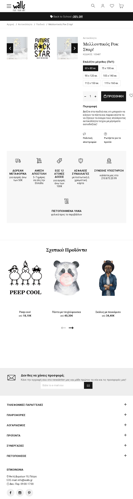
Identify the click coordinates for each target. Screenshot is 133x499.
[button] (9, 6)
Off (77, 16)
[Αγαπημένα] (112, 6)
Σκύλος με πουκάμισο (108, 312)
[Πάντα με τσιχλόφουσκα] (66, 277)
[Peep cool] (24, 277)
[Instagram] (20, 493)
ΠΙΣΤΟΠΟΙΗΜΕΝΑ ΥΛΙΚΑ (67, 211)
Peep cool (25, 312)
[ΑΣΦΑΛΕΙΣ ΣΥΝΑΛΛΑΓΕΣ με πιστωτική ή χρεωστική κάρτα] (80, 161)
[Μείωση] (85, 96)
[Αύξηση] (95, 96)
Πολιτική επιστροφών (89, 140)
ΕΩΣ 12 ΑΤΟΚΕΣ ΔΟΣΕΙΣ (59, 173)
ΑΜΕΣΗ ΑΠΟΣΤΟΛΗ (39, 172)
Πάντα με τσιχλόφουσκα (66, 312)
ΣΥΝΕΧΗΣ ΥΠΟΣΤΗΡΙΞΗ (109, 170)
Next (74, 48)
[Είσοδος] (102, 6)
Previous (10, 48)
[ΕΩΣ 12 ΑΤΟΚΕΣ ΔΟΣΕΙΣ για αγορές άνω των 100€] (59, 161)
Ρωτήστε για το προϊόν (112, 140)
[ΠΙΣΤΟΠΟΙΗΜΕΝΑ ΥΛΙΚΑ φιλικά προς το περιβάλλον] (66, 202)
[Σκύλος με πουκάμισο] (108, 277)
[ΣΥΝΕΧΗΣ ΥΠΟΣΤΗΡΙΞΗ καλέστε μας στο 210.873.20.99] (109, 161)
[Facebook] (10, 493)
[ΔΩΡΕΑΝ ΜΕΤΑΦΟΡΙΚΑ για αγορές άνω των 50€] (18, 161)
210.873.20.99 (109, 178)
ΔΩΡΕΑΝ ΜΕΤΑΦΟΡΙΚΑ (17, 172)
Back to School (68, 16)
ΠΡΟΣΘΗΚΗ (115, 96)
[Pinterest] (29, 493)
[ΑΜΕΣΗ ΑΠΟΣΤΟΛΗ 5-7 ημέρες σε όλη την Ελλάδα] (39, 161)
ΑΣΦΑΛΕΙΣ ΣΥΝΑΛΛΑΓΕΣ (80, 172)
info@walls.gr (25, 480)
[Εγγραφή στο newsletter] (88, 385)
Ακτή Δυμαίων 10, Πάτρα (23, 476)
